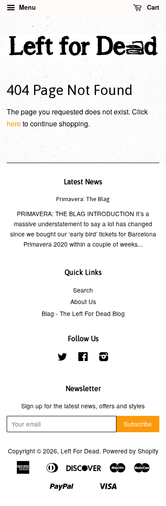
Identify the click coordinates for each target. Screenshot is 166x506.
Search (83, 289)
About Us (83, 301)
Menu (26, 7)
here (14, 123)
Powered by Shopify (130, 450)
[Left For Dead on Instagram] (103, 358)
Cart (152, 7)
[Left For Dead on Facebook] (83, 358)
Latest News (83, 182)
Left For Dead (80, 450)
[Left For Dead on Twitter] (62, 358)
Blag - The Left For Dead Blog (83, 313)
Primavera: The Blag (83, 198)
